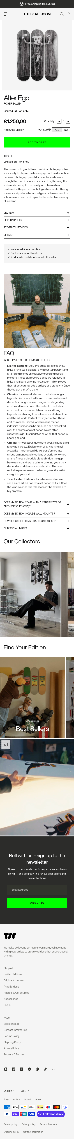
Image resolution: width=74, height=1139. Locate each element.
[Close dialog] (72, 551)
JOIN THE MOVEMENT (55, 575)
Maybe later (55, 582)
